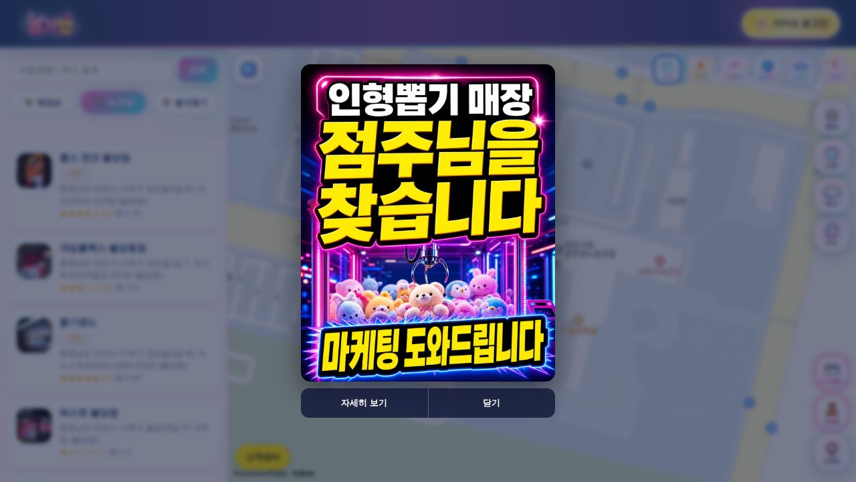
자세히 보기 (364, 403)
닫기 (491, 403)
